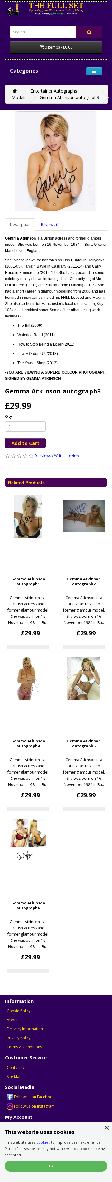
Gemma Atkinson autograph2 (84, 581)
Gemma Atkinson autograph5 (84, 743)
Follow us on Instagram (34, 1106)
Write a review (66, 455)
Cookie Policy (18, 1010)
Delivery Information (25, 1029)
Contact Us (16, 1067)
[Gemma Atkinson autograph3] (56, 161)
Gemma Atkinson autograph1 (28, 581)
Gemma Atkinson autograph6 (28, 905)
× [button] (106, 1128)
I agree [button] (56, 1166)
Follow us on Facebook (33, 1096)
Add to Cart (26, 443)
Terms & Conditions (24, 1047)
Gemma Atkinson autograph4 (28, 743)
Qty (8, 416)
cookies (43, 1142)
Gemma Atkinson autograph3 (69, 97)
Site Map (14, 1076)
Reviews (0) (50, 224)
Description (20, 224)
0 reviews (43, 455)
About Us (15, 1019)
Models (19, 97)
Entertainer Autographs (53, 91)
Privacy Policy (18, 1038)
